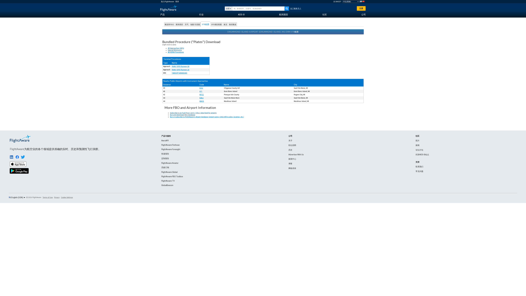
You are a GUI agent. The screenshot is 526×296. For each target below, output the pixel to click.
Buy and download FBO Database (182, 115)
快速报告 (165, 154)
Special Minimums (175, 50)
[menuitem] (162, 15)
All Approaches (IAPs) (176, 48)
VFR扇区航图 (216, 24)
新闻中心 (292, 159)
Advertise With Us (296, 154)
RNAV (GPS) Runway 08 (180, 66)
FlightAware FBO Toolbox (172, 176)
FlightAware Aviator (169, 163)
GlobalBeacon (167, 185)
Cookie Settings (67, 197)
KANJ (201, 98)
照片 (417, 141)
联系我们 (419, 167)
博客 (290, 164)
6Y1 (200, 91)
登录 (177, 2)
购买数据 (232, 24)
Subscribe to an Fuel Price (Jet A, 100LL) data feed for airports (193, 113)
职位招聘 (292, 145)
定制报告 (165, 158)
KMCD (201, 101)
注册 (361, 8)
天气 (186, 24)
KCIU (201, 88)
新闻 (417, 145)
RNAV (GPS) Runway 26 (180, 70)
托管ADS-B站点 (422, 154)
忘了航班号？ (295, 8)
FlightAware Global (169, 172)
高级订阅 (165, 167)
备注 (225, 24)
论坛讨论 (419, 150)
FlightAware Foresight (170, 149)
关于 (290, 141)
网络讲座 (292, 168)
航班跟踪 (179, 24)
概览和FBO (169, 24)
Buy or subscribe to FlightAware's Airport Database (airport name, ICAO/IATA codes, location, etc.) (207, 117)
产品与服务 (166, 136)
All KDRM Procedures (176, 52)
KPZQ (201, 95)
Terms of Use (48, 197)
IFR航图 (205, 24)
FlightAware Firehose (170, 145)
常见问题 (419, 171)
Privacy (57, 197)
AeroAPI (165, 141)
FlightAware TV (168, 181)
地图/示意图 (195, 24)
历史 (290, 150)
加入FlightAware (167, 2)
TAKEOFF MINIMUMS (179, 73)
